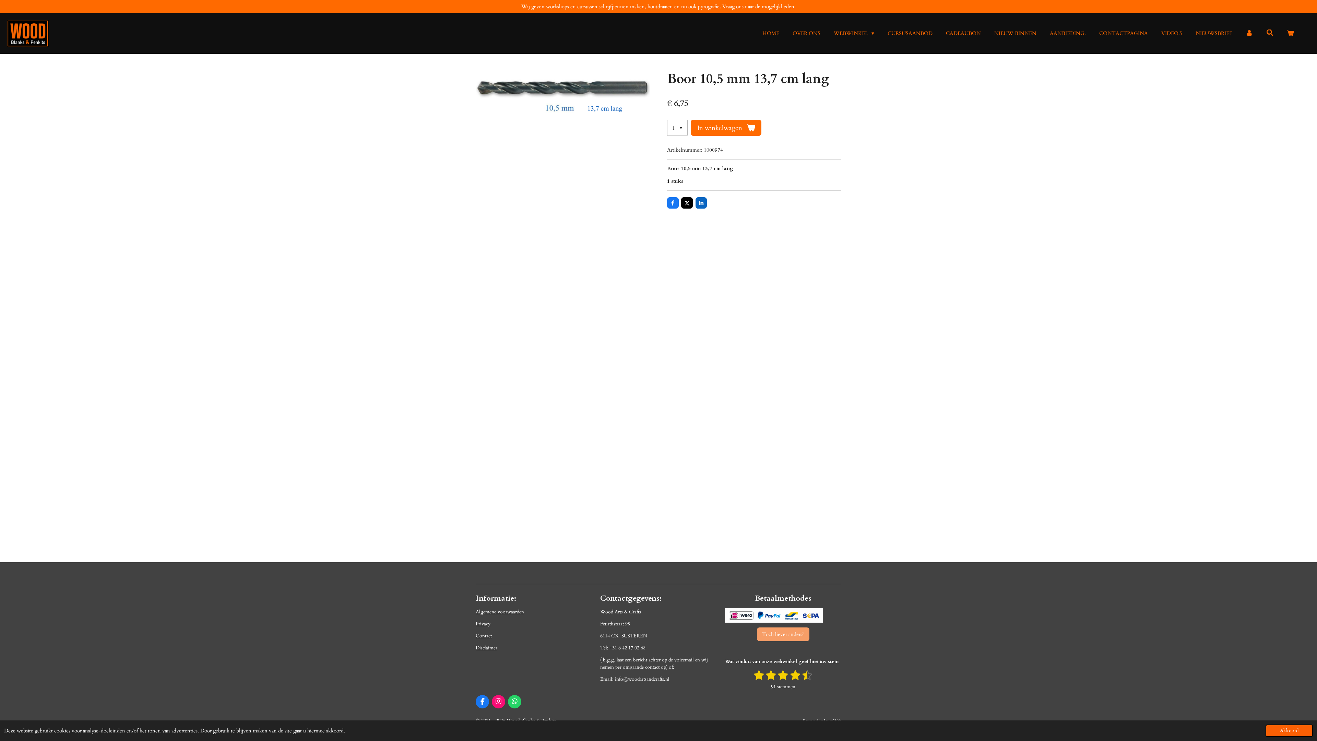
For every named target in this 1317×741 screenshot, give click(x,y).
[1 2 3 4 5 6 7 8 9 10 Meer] (677, 128)
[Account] (1249, 33)
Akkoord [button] (1289, 731)
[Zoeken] (1270, 33)
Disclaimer (486, 648)
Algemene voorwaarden (500, 612)
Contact (484, 636)
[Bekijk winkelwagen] (1290, 33)
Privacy (483, 624)
